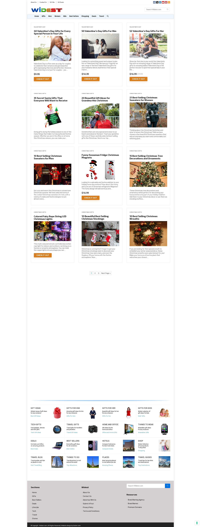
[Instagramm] (160, 2)
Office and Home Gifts (109, 432)
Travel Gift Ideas (72, 432)
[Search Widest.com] (167, 10)
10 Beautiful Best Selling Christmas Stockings (95, 217)
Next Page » (106, 273)
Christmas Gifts (40, 93)
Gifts (43, 16)
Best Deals (34, 449)
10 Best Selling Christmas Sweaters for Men (48, 157)
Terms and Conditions (91, 511)
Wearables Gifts (143, 432)
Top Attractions (72, 465)
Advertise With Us (89, 500)
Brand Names (133, 503)
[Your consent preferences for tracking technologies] (197, 523)
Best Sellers (74, 16)
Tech (34, 511)
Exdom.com (77, 525)
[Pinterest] (166, 2)
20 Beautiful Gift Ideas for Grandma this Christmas (96, 99)
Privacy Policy (88, 507)
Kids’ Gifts (141, 416)
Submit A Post (88, 504)
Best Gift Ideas (36, 416)
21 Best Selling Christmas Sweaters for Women (143, 98)
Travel (101, 16)
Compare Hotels (107, 449)
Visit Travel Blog (36, 465)
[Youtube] (163, 2)
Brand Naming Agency (136, 500)
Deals (94, 16)
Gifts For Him (71, 416)
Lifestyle (35, 507)
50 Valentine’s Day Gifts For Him (99, 31)
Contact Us (43, 2)
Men (50, 16)
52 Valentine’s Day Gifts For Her (147, 31)
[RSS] (169, 2)
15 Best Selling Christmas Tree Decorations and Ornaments (146, 157)
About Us (34, 2)
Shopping (85, 16)
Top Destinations (144, 465)
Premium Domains (135, 507)
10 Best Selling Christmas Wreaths (143, 217)
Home (36, 16)
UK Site (52, 2)
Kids (64, 16)
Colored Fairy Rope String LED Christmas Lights (50, 217)
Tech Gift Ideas (36, 432)
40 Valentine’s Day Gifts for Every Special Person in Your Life (52, 32)
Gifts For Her (106, 416)
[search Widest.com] (108, 16)
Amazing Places (107, 465)
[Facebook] (154, 2)
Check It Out (42, 79)
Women (57, 16)
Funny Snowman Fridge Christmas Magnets (100, 156)
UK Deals (61, 2)
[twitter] (157, 2)
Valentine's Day (39, 27)
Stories (35, 518)
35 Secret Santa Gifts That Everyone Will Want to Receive (50, 99)
